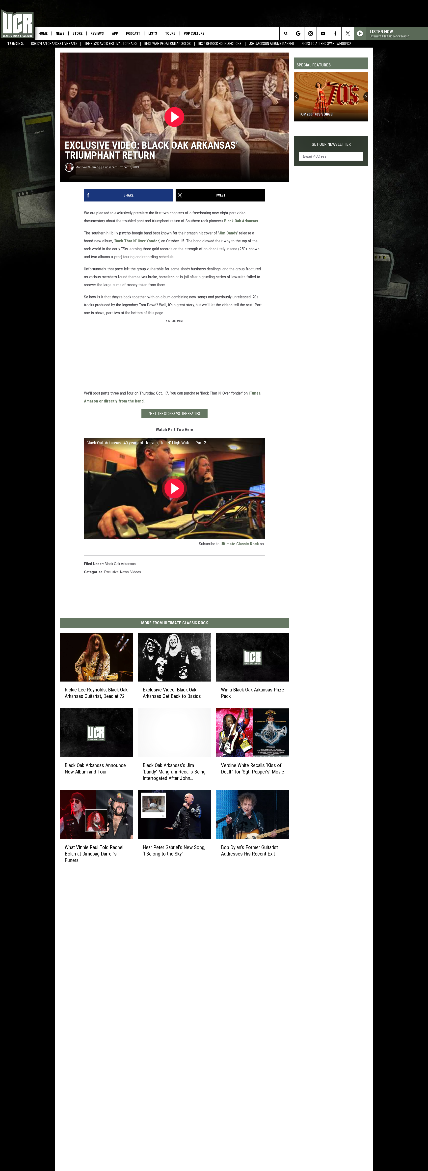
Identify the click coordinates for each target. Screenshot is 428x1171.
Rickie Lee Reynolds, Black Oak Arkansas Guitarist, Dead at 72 (96, 693)
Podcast (133, 33)
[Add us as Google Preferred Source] (298, 33)
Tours (170, 33)
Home (43, 33)
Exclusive (111, 572)
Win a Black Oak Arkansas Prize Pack (252, 693)
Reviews (97, 33)
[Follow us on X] (348, 33)
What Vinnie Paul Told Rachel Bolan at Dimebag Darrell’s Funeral (94, 853)
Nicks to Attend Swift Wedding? (326, 44)
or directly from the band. (122, 401)
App (115, 33)
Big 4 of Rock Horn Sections (219, 44)
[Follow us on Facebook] (335, 33)
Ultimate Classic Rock (239, 543)
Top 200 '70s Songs (316, 114)
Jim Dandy (228, 232)
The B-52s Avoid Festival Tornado (110, 44)
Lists (152, 33)
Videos (135, 572)
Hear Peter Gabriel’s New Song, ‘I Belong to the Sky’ (174, 850)
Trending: (15, 44)
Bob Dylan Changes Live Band (54, 44)
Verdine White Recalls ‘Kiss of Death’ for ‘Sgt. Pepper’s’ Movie (252, 768)
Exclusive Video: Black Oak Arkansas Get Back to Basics (172, 693)
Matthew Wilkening (88, 167)
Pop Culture (194, 33)
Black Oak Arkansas (241, 220)
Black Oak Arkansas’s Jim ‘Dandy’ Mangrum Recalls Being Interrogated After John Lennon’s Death (174, 771)
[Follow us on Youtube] (323, 33)
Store (77, 33)
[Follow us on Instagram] (310, 33)
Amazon (91, 401)
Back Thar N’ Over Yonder (137, 240)
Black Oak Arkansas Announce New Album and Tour (95, 768)
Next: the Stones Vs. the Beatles (174, 414)
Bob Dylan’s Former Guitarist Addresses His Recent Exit (249, 850)
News (60, 33)
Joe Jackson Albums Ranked (271, 44)
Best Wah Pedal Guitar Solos (167, 44)
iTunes (255, 393)
